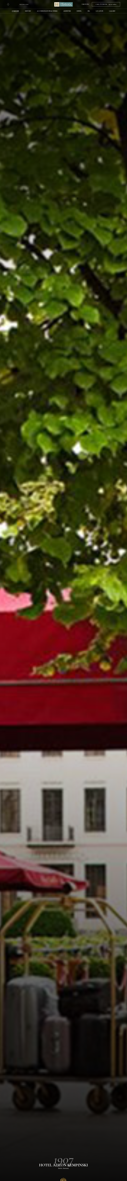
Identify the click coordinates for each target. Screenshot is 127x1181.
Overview (15, 11)
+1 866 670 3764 (85, 4)
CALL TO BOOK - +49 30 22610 (106, 4)
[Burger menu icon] (8, 4)
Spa (89, 11)
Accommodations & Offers (47, 11)
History (28, 11)
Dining (79, 11)
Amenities (67, 11)
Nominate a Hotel (24, 4)
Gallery (112, 11)
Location (99, 11)
